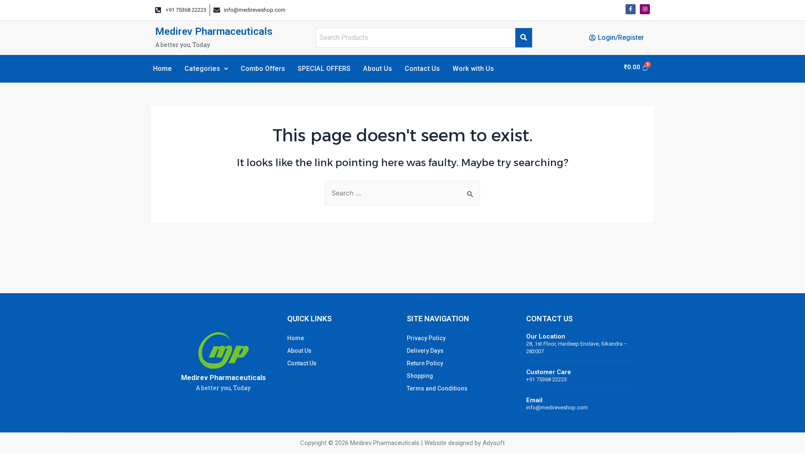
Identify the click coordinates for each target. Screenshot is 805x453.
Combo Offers (263, 69)
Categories (202, 69)
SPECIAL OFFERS (324, 69)
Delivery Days (425, 350)
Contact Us (422, 69)
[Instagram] (645, 9)
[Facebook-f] (631, 9)
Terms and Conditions (437, 388)
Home (162, 69)
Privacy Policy (426, 338)
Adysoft (494, 443)
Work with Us (473, 69)
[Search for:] (402, 193)
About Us (377, 69)
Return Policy (425, 363)
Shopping (420, 375)
